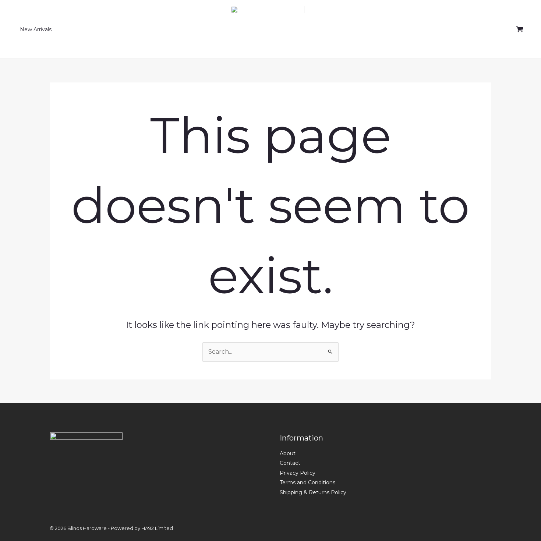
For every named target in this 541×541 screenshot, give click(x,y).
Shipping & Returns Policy (313, 492)
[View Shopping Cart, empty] (519, 29)
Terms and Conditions (307, 482)
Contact (290, 463)
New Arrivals (36, 29)
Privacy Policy (297, 473)
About (288, 453)
